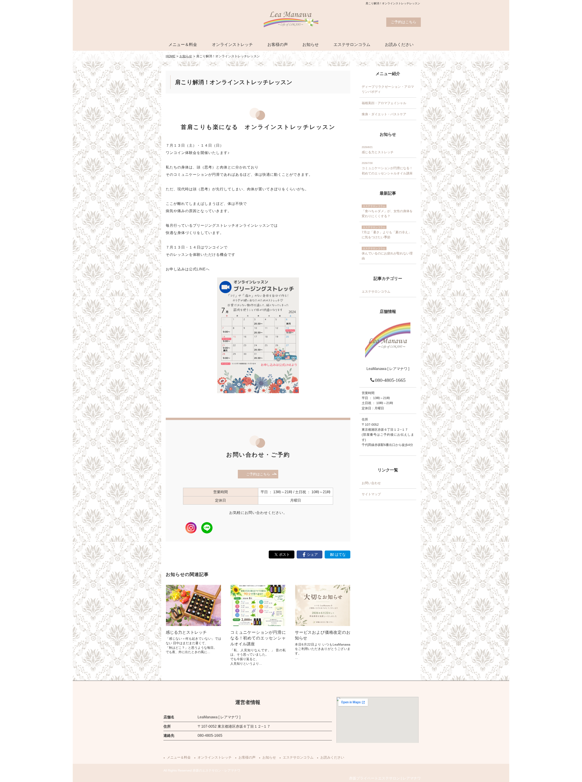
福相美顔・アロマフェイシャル (384, 103)
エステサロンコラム (352, 44)
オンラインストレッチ (232, 44)
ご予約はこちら (403, 22)
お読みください (399, 44)
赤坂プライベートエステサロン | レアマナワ (385, 778)
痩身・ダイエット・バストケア (384, 114)
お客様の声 (277, 44)
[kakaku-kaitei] (322, 605)
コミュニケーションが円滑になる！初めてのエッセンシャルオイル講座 (258, 638)
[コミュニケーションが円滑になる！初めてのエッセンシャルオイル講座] (258, 605)
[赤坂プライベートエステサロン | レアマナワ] (291, 22)
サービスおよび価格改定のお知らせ (322, 635)
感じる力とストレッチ (186, 632)
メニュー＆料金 (182, 44)
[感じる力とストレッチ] (193, 605)
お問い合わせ (371, 483)
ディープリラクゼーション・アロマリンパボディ (388, 89)
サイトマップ (371, 494)
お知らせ (310, 44)
